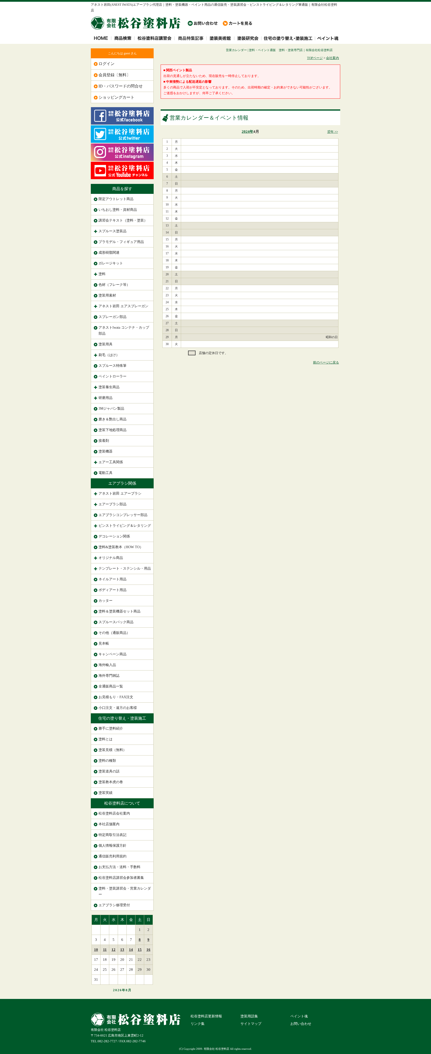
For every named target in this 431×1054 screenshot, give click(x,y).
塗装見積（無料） (112, 750)
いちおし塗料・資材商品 (118, 210)
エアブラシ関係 (122, 483)
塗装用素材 (107, 295)
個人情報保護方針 (112, 845)
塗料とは (105, 739)
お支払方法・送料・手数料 (119, 867)
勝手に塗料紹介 (111, 728)
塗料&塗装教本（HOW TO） (121, 547)
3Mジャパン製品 (111, 408)
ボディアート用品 (112, 590)
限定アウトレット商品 (116, 199)
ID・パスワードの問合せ (121, 86)
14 (131, 950)
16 (148, 950)
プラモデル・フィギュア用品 (121, 242)
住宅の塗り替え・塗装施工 (122, 718)
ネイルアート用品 (112, 579)
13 (122, 950)
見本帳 (104, 643)
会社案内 (332, 58)
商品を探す (122, 189)
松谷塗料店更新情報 (206, 1016)
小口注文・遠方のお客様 (118, 708)
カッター (105, 600)
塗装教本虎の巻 (111, 782)
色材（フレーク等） (114, 285)
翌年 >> (332, 132)
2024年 (247, 132)
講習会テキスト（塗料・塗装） (123, 220)
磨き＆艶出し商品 (112, 419)
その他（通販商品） (114, 633)
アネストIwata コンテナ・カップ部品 (124, 330)
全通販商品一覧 (111, 686)
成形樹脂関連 (109, 252)
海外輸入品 (107, 665)
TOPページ (315, 58)
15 (140, 950)
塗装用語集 (249, 1016)
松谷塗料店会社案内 (114, 813)
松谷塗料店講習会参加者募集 (121, 878)
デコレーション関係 (114, 536)
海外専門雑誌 (109, 676)
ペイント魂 (299, 1016)
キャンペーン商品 (112, 654)
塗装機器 (105, 451)
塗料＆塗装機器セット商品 (119, 611)
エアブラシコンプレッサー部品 (123, 515)
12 (113, 950)
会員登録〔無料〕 (114, 75)
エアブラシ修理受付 (114, 905)
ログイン (106, 64)
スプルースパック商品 (116, 622)
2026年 (119, 990)
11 (105, 950)
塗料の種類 (107, 760)
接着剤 (104, 441)
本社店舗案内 (109, 824)
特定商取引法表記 (112, 835)
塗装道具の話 (109, 771)
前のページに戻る (326, 362)
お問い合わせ (300, 1024)
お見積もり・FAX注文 (116, 697)
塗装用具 (105, 344)
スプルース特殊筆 (112, 366)
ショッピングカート (116, 97)
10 (96, 950)
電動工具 (105, 473)
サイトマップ (250, 1024)
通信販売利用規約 (112, 856)
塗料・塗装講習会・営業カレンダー (125, 891)
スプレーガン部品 (112, 317)
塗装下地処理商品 (112, 430)
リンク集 (198, 1024)
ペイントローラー (112, 376)
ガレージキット (111, 263)
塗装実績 (105, 793)
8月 (129, 990)
